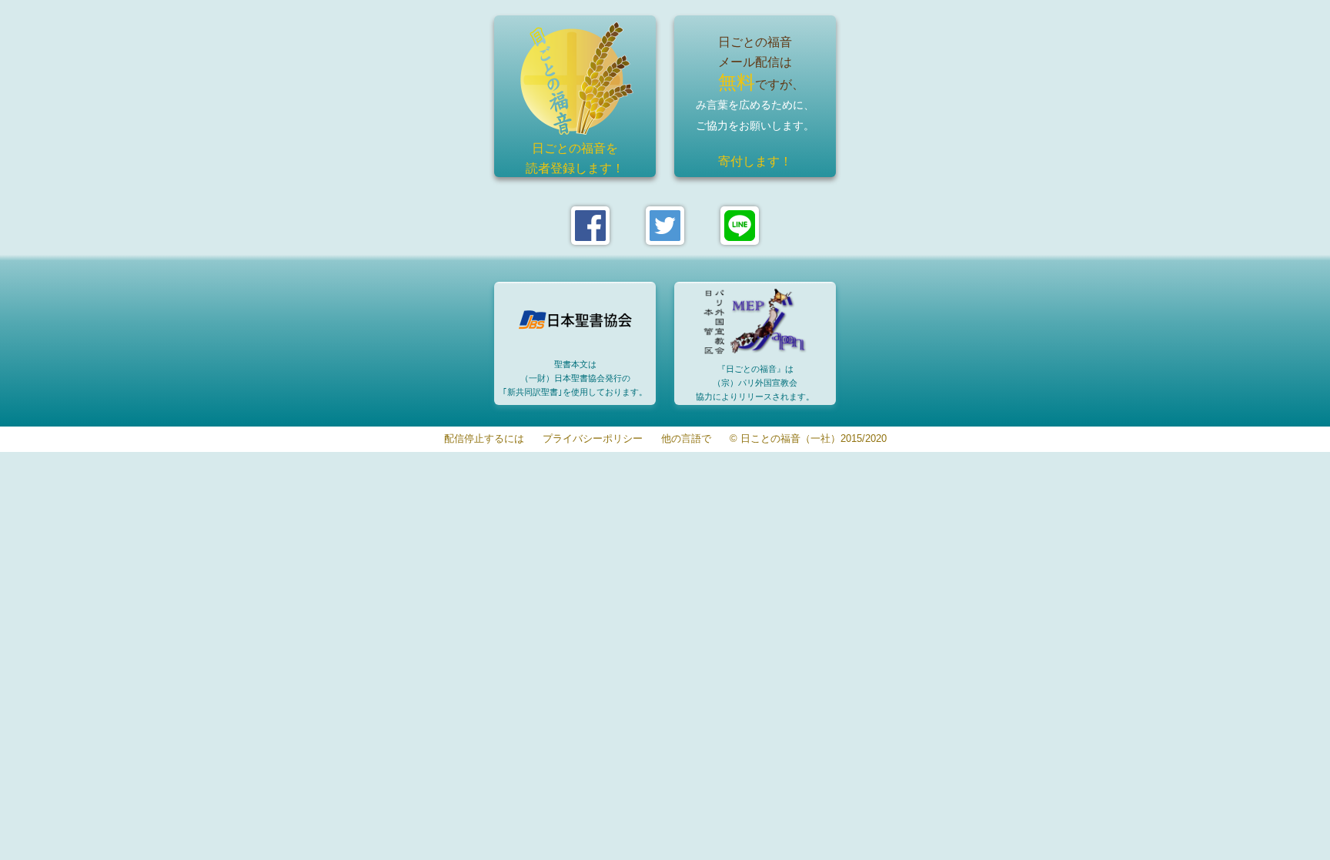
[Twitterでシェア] (665, 225)
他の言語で (686, 439)
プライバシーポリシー (593, 439)
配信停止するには (484, 439)
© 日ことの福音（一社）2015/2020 (808, 439)
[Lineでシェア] (739, 225)
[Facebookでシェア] (590, 225)
